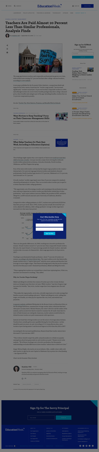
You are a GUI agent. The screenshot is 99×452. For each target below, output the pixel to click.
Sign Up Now (49, 233)
